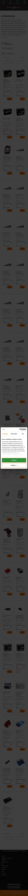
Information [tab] (14, 433)
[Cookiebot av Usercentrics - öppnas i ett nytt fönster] (19, 429)
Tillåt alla (14, 460)
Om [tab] (23, 433)
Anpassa (13, 465)
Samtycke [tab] (5, 433)
